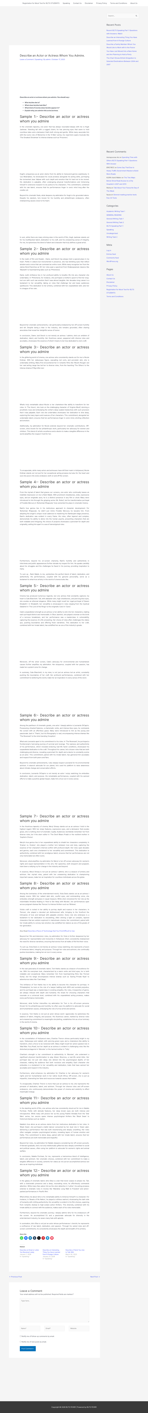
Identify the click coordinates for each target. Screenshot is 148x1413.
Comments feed (113, 258)
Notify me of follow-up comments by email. (38, 1336)
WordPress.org (112, 261)
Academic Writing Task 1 (116, 211)
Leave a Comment (27, 59)
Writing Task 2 (112, 237)
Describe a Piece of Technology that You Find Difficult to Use (51, 931)
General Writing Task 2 (115, 222)
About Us (133, 3)
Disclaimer (89, 3)
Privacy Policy (101, 3)
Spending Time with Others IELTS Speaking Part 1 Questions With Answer (122, 160)
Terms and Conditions (118, 3)
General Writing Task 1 (115, 219)
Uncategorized (112, 233)
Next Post (95, 1277)
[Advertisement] (54, 29)
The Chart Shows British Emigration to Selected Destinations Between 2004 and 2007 (122, 61)
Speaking (66, 3)
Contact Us (77, 3)
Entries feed (111, 254)
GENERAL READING (114, 215)
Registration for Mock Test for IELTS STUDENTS (41, 3)
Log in (109, 250)
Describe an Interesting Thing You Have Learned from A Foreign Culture (51, 1252)
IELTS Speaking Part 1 (115, 226)
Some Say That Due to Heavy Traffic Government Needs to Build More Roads (122, 170)
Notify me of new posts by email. (34, 1342)
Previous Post (15, 1277)
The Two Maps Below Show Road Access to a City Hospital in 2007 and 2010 (121, 181)
